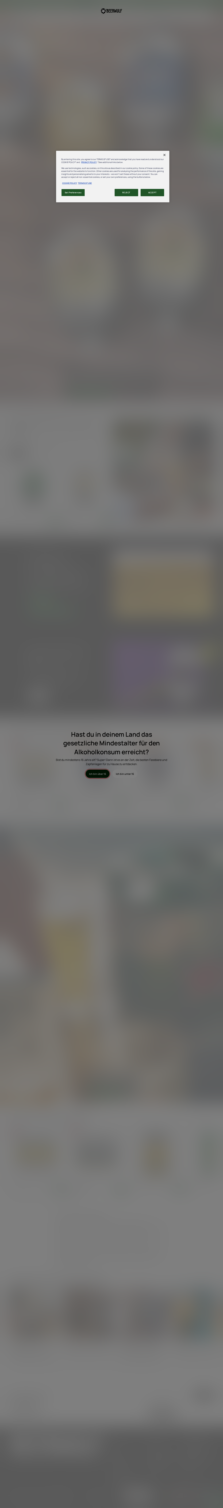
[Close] (164, 155)
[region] (112, 176)
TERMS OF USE (85, 183)
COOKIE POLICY (69, 183)
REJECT (126, 192)
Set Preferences (73, 192)
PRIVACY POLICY (89, 162)
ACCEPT (152, 192)
